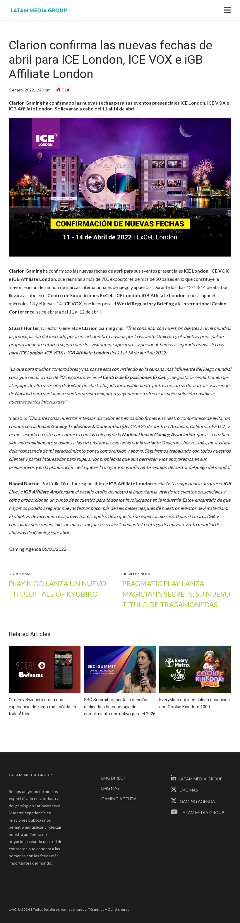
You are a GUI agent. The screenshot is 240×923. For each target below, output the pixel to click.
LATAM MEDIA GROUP (200, 778)
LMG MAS (110, 788)
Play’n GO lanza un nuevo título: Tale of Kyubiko (57, 588)
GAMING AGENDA (119, 798)
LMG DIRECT (113, 777)
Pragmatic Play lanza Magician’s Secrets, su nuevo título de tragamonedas (176, 594)
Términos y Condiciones (108, 909)
